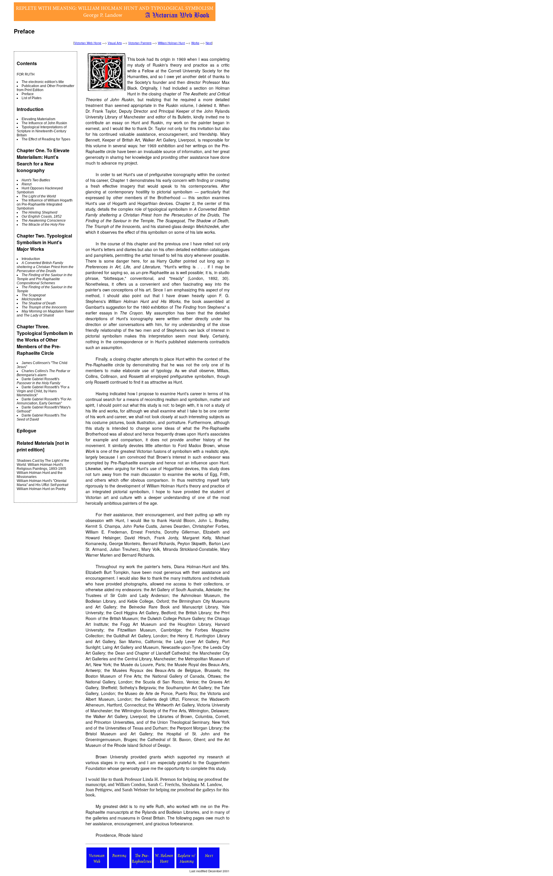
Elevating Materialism (38, 119)
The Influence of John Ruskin (44, 123)
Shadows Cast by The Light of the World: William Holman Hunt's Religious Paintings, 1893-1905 (43, 465)
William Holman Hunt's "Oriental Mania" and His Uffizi (42, 483)
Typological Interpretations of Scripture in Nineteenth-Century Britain (42, 131)
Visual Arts (115, 43)
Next (209, 43)
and (45, 313)
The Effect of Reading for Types (46, 139)
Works (195, 43)
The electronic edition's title (43, 82)
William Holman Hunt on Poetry (41, 489)
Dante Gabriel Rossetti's (38, 381)
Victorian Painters (139, 43)
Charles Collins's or (43, 373)
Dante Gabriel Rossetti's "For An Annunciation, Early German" (44, 401)
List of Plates (31, 98)
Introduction (31, 259)
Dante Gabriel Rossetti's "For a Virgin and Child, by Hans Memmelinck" (43, 391)
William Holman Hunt (171, 43)
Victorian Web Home (87, 43)
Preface (28, 94)
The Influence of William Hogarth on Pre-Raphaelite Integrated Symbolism (45, 204)
